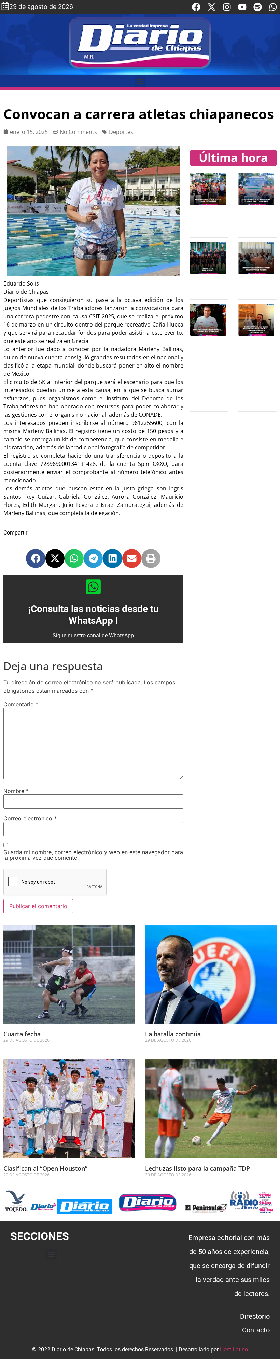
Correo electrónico (30, 818)
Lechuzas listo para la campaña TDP (197, 1168)
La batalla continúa (173, 1034)
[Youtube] (242, 7)
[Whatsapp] (273, 7)
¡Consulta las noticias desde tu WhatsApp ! (93, 614)
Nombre (16, 791)
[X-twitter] (212, 7)
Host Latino (234, 1349)
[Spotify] (258, 7)
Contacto (256, 1330)
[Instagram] (227, 7)
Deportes (121, 132)
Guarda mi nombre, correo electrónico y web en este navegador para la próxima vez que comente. (93, 854)
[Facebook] (196, 7)
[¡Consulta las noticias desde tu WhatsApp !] (93, 586)
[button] (140, 81)
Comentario (20, 704)
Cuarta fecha (22, 1034)
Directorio (255, 1316)
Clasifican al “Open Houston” (45, 1168)
